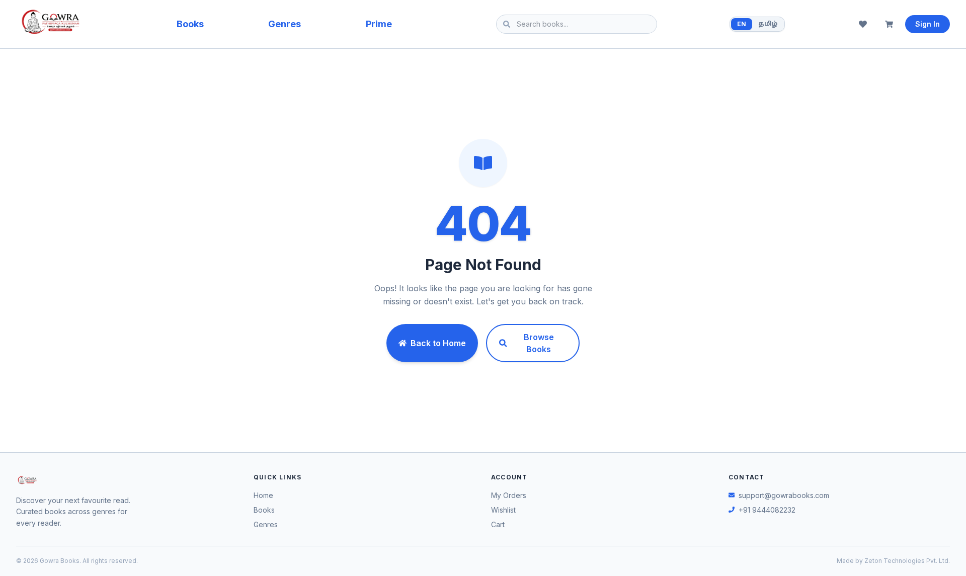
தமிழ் (767, 24)
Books (190, 24)
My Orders (508, 495)
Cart (498, 524)
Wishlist (503, 510)
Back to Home (438, 343)
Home (263, 495)
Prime (379, 24)
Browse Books (539, 343)
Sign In (927, 24)
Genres (284, 24)
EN (741, 24)
